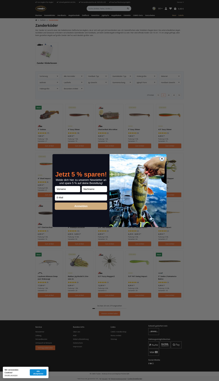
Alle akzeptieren (38, 372)
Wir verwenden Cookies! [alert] (11, 371)
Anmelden (81, 206)
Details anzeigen (11, 375)
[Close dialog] (162, 158)
